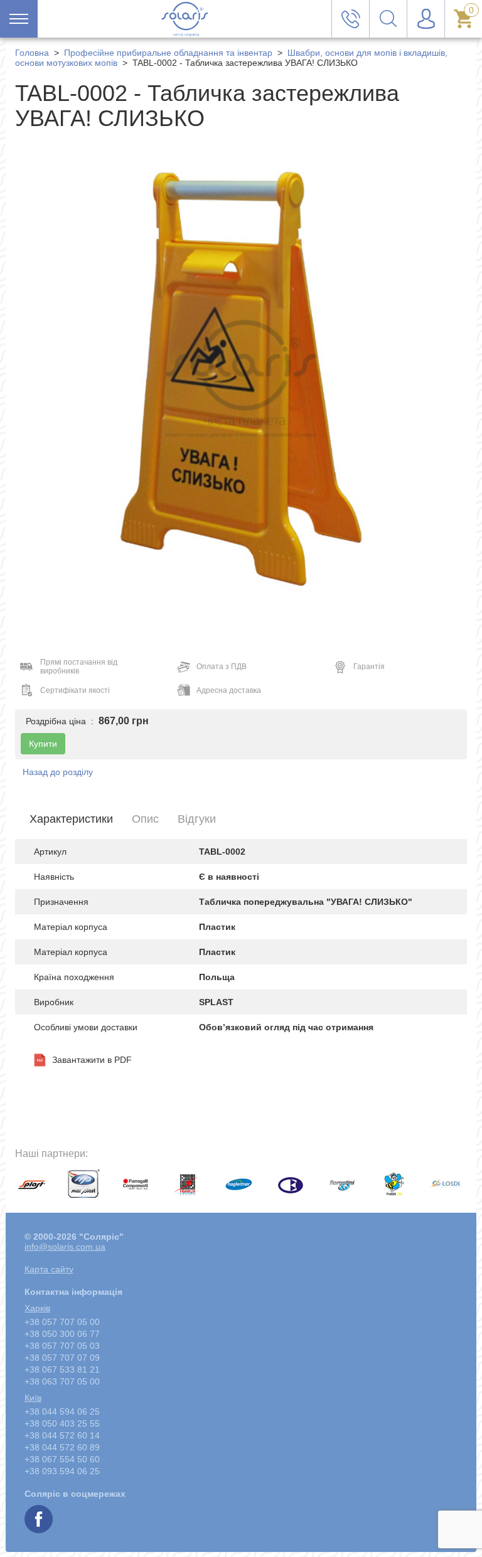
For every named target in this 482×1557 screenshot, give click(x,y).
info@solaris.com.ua (64, 1247)
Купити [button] (43, 744)
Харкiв (37, 1308)
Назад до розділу (58, 772)
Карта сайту (48, 1269)
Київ (32, 1398)
